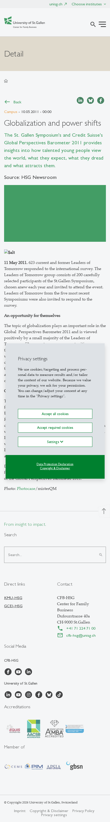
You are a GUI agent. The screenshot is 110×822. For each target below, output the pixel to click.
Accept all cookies (55, 414)
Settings (53, 442)
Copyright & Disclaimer (55, 468)
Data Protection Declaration (55, 464)
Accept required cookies (55, 428)
